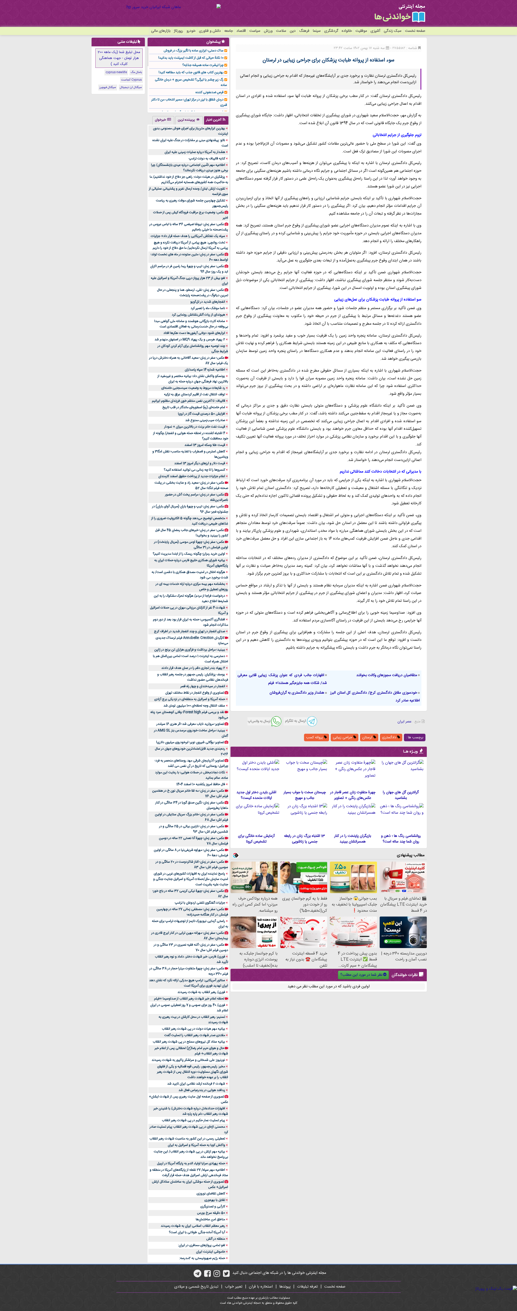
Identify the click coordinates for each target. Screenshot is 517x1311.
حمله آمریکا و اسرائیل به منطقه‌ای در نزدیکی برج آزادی (189, 699)
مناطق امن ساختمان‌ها (210, 1219)
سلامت (281, 31)
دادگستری (389, 737)
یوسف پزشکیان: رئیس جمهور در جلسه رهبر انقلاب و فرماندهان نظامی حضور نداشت (192, 677)
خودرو (191, 31)
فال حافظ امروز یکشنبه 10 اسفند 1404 (200, 784)
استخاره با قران (261, 1287)
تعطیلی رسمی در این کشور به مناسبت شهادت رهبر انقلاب (187, 1138)
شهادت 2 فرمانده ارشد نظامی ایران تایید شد (196, 1083)
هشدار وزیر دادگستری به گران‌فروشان (297, 693)
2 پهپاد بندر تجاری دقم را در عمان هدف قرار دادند (193, 668)
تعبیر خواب (233, 1287)
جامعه (228, 31)
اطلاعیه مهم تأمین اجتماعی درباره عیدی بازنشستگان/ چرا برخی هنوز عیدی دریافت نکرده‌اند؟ (189, 167)
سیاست (254, 31)
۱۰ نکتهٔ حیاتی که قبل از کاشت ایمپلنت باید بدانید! (190, 58)
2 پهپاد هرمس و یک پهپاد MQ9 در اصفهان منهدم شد (190, 339)
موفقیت (361, 31)
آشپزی (375, 31)
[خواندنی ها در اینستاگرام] (217, 1275)
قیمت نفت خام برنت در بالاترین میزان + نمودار (194, 426)
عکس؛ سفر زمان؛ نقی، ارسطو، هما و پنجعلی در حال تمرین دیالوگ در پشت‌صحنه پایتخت (192, 292)
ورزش (268, 31)
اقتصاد (241, 31)
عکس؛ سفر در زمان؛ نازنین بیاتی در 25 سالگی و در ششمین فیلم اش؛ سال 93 (193, 829)
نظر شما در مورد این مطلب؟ (361, 975)
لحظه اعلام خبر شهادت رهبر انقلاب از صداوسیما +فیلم (189, 998)
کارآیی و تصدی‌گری (212, 1206)
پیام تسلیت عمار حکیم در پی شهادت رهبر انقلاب (193, 1120)
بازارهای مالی (160, 31)
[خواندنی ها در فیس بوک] (207, 1275)
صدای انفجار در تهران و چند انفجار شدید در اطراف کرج (189, 631)
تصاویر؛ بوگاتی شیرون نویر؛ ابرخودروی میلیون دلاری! (190, 742)
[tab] (216, 120)
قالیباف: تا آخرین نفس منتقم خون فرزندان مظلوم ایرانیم (188, 401)
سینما (317, 31)
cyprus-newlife (116, 72)
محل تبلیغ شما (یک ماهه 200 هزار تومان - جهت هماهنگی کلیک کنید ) (119, 58)
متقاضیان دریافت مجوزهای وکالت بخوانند (386, 675)
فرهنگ (304, 31)
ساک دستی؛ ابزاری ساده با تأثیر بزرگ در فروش (193, 50)
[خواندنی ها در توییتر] (226, 1275)
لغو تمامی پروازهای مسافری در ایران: (201, 1245)
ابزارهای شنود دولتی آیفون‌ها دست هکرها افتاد (194, 333)
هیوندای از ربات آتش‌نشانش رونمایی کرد (198, 314)
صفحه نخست (415, 31)
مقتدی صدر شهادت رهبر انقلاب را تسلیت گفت (194, 1035)
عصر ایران (404, 722)
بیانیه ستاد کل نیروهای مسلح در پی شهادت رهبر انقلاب (189, 1041)
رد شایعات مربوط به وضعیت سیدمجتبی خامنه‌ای (193, 388)
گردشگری (331, 31)
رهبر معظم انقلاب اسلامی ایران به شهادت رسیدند (193, 1226)
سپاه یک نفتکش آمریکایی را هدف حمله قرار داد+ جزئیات (188, 236)
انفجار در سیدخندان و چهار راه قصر (202, 686)
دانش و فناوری (210, 31)
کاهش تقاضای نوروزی (211, 1193)
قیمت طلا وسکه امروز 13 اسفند (204, 445)
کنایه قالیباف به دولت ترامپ (207, 158)
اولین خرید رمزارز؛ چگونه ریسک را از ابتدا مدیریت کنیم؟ (189, 554)
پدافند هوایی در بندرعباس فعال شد (202, 1090)
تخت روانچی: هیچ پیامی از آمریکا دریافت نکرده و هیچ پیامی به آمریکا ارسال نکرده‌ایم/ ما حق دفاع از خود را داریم (190, 245)
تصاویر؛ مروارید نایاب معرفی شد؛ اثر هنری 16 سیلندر (190, 724)
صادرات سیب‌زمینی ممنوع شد (205, 420)
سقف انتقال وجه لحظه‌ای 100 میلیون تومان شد (194, 705)
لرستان (367, 737)
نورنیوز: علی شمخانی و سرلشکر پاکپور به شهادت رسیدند (188, 1060)
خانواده (347, 31)
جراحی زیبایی (343, 737)
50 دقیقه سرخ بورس (211, 1213)
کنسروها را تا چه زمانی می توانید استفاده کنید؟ (194, 470)
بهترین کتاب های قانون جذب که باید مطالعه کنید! (191, 72)
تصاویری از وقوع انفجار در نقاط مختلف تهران (194, 692)
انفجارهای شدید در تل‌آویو (207, 302)
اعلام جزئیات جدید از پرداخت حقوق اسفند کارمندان (191, 476)
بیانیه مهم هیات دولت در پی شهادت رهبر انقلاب (193, 1029)
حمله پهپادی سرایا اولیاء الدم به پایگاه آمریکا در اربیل (191, 1163)
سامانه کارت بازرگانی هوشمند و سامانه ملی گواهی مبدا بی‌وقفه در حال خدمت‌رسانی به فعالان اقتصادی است (191, 324)
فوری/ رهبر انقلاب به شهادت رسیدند (201, 992)
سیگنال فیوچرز (107, 87)
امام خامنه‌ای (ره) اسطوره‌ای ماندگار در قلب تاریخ (193, 407)
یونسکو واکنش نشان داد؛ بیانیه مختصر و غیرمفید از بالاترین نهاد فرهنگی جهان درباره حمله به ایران (193, 378)
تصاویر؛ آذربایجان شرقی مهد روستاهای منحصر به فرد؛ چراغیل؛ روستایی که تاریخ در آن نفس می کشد (191, 763)
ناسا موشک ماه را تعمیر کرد (208, 308)
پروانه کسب (315, 737)
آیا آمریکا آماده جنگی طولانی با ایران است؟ (197, 1232)
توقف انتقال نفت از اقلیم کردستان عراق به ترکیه (194, 394)
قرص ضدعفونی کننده (209, 92)
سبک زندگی (392, 31)
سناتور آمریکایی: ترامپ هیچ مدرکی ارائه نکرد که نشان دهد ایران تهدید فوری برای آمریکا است (188, 983)
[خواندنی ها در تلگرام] (197, 1275)
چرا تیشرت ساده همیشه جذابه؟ (202, 65)
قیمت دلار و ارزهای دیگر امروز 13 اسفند (199, 463)
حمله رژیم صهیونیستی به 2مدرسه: (202, 1258)
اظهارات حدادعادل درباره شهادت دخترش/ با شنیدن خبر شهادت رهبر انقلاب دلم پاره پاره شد (190, 1111)
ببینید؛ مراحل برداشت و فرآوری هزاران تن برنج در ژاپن (189, 649)
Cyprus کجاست (131, 80)
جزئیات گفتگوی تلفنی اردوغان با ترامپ (200, 903)
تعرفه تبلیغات (307, 1287)
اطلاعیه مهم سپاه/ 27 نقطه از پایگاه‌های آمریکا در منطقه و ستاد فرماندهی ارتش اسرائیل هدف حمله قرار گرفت (189, 1172)
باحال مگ (136, 72)
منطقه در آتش (215, 1239)
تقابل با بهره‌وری (214, 1200)
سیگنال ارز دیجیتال (131, 87)
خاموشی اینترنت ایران (210, 1251)
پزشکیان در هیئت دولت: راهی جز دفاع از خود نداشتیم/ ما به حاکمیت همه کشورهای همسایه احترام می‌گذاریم (189, 179)
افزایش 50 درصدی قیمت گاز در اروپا (201, 414)
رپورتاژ (178, 31)
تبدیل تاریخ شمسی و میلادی (196, 1287)
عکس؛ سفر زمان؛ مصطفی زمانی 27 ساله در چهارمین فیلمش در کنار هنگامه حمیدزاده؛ (192, 912)
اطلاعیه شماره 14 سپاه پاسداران (205, 369)
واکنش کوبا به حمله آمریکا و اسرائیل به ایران (196, 1145)
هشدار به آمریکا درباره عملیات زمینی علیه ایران (195, 152)
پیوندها (285, 1287)
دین (293, 31)
